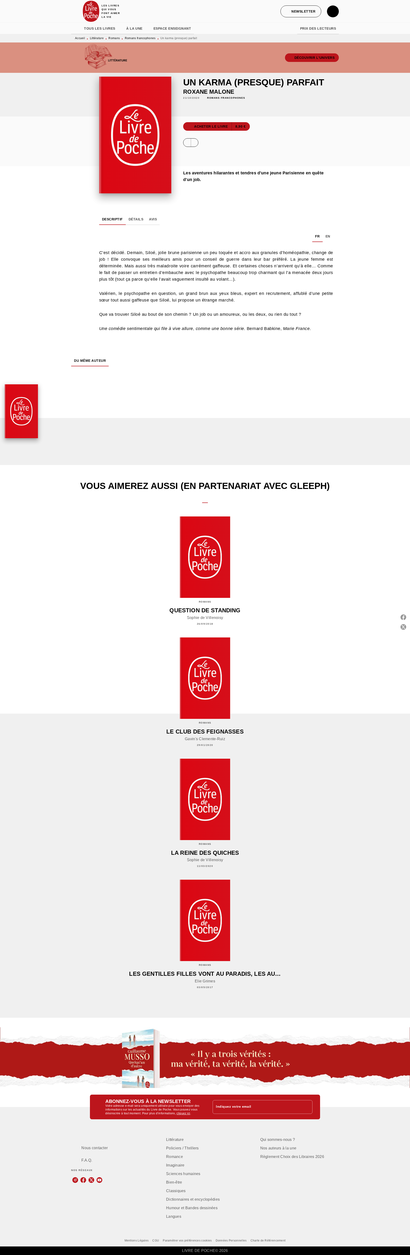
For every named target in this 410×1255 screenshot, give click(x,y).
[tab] (76, 28)
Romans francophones (140, 38)
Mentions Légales (137, 1240)
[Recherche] (333, 11)
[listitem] (75, 1180)
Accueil (80, 38)
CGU (155, 1240)
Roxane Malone (208, 91)
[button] (300, 11)
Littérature (97, 38)
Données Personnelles (231, 1240)
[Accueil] (91, 11)
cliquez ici (183, 1113)
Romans (114, 38)
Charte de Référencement (268, 1240)
